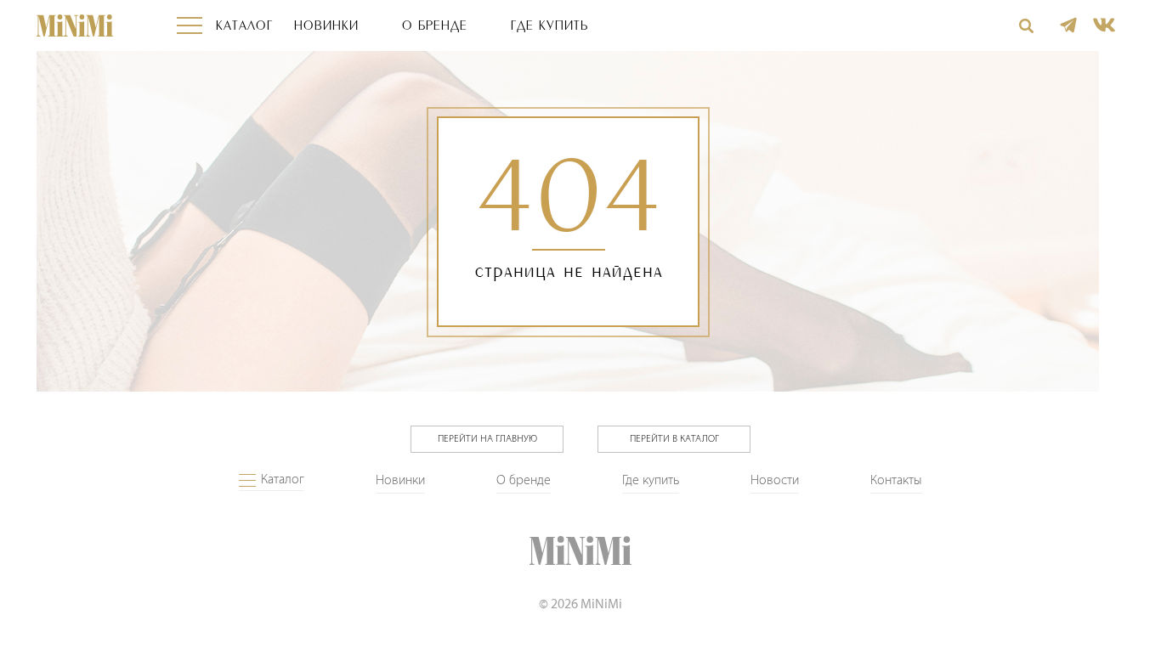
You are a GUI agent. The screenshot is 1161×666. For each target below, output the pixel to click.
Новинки (326, 25)
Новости (774, 481)
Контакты (896, 481)
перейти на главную (487, 439)
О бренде (434, 25)
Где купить (549, 25)
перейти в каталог (674, 439)
